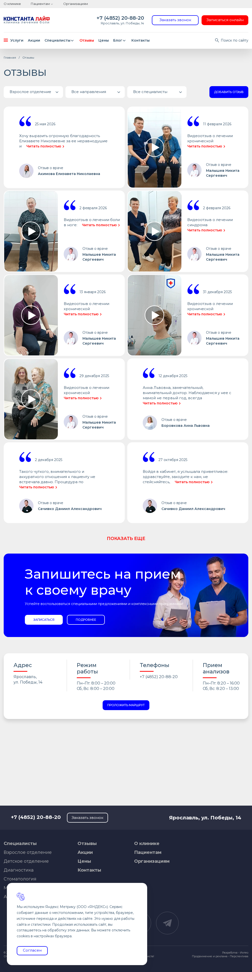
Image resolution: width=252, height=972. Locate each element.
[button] (33, 92)
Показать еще (126, 538)
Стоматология (20, 879)
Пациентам (40, 4)
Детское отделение (26, 861)
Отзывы (86, 40)
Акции (34, 40)
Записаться (43, 619)
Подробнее (86, 619)
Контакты (140, 40)
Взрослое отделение (28, 852)
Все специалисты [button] (150, 91)
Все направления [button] (88, 91)
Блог (117, 40)
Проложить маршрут (126, 705)
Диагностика (19, 870)
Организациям (75, 4)
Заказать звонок (175, 19)
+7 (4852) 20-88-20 (120, 18)
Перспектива (239, 956)
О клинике (12, 4)
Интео (244, 952)
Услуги (16, 40)
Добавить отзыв (229, 92)
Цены (103, 40)
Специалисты (57, 40)
